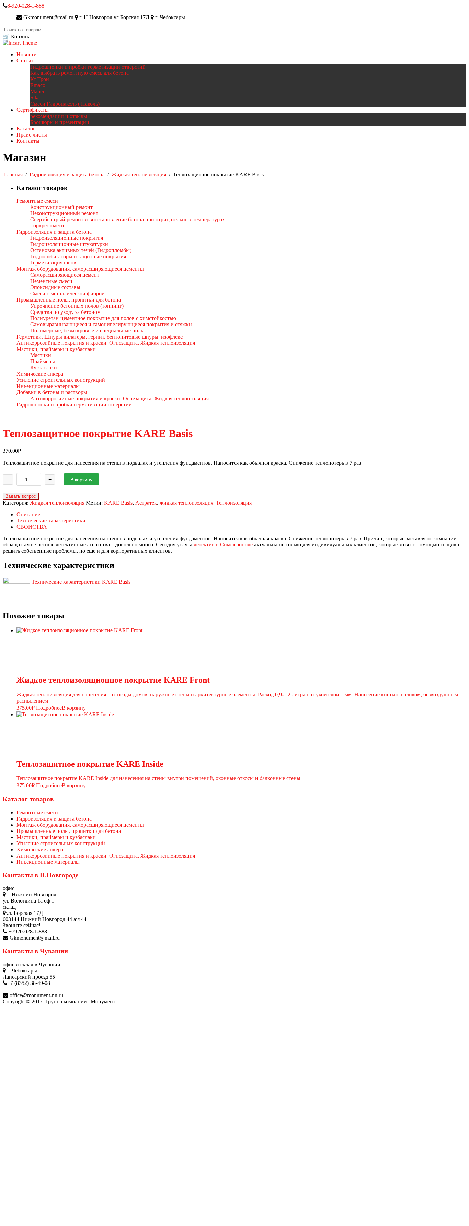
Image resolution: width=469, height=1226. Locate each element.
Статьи (24, 60)
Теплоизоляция (234, 503)
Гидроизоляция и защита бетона (67, 174)
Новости (26, 54)
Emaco (37, 85)
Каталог (25, 128)
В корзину (81, 479)
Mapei (37, 91)
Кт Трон (39, 79)
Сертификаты (32, 110)
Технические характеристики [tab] (50, 520)
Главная (13, 174)
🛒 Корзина (17, 36)
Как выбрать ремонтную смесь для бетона (79, 73)
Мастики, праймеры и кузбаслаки (56, 837)
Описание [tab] (28, 514)
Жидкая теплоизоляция (139, 174)
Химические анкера (39, 849)
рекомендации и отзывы (58, 116)
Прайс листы (31, 135)
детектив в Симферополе (223, 544)
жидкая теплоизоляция (186, 503)
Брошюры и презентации (59, 122)
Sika (35, 98)
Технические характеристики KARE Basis (80, 582)
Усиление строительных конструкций (60, 843)
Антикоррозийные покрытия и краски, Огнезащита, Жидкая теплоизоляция (105, 856)
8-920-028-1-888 (25, 6)
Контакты (27, 141)
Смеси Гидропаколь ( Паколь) (65, 104)
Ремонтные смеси (37, 812)
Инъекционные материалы (48, 862)
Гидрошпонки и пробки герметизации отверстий (88, 67)
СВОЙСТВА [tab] (31, 527)
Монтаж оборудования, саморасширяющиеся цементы (80, 825)
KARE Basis (118, 503)
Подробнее (49, 708)
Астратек (146, 503)
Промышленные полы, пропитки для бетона (68, 831)
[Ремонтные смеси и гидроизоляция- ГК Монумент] (20, 43)
